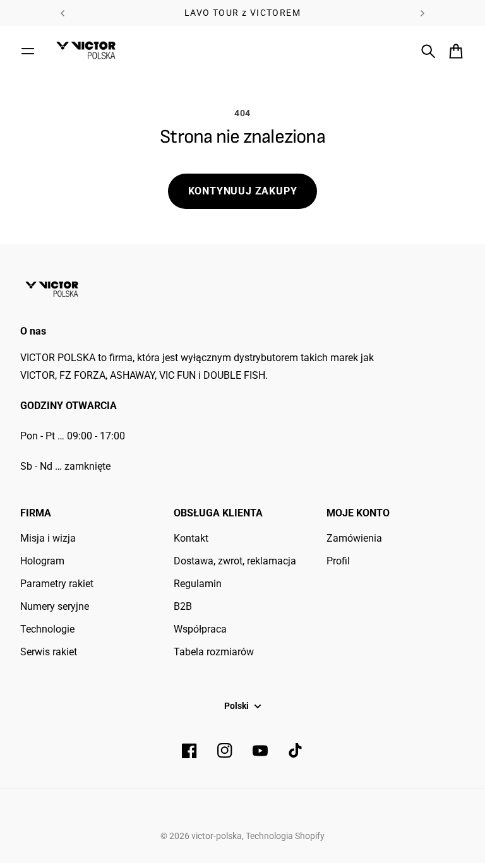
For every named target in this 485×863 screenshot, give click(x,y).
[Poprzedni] (62, 13)
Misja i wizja (48, 538)
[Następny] (422, 13)
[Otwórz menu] (27, 51)
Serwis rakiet (48, 652)
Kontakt (191, 538)
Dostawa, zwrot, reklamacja (235, 561)
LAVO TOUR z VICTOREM (242, 13)
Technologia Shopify (285, 836)
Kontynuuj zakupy (242, 191)
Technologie (47, 629)
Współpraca (200, 629)
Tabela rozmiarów (214, 652)
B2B (183, 606)
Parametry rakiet (56, 584)
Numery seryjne (54, 606)
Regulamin (198, 584)
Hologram (42, 561)
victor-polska (216, 836)
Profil (338, 561)
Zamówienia (354, 538)
